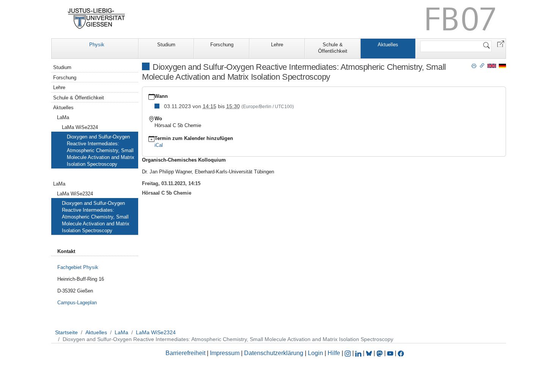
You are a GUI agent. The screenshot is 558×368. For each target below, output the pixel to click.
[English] (491, 65)
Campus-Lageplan (77, 302)
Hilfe (334, 353)
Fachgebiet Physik (77, 267)
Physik (96, 44)
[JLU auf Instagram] (348, 353)
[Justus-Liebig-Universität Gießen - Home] (96, 18)
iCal (158, 145)
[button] (500, 43)
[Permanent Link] (482, 65)
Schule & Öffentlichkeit (332, 48)
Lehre (277, 44)
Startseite (66, 332)
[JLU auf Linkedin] (359, 353)
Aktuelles (388, 44)
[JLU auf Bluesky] (370, 353)
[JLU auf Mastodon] (380, 353)
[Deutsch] (502, 65)
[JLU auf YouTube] (390, 353)
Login (316, 353)
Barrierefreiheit (185, 353)
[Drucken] (473, 65)
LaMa (63, 117)
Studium (166, 44)
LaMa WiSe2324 (80, 127)
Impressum (225, 353)
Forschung (221, 44)
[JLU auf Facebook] (401, 353)
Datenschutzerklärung (273, 353)
